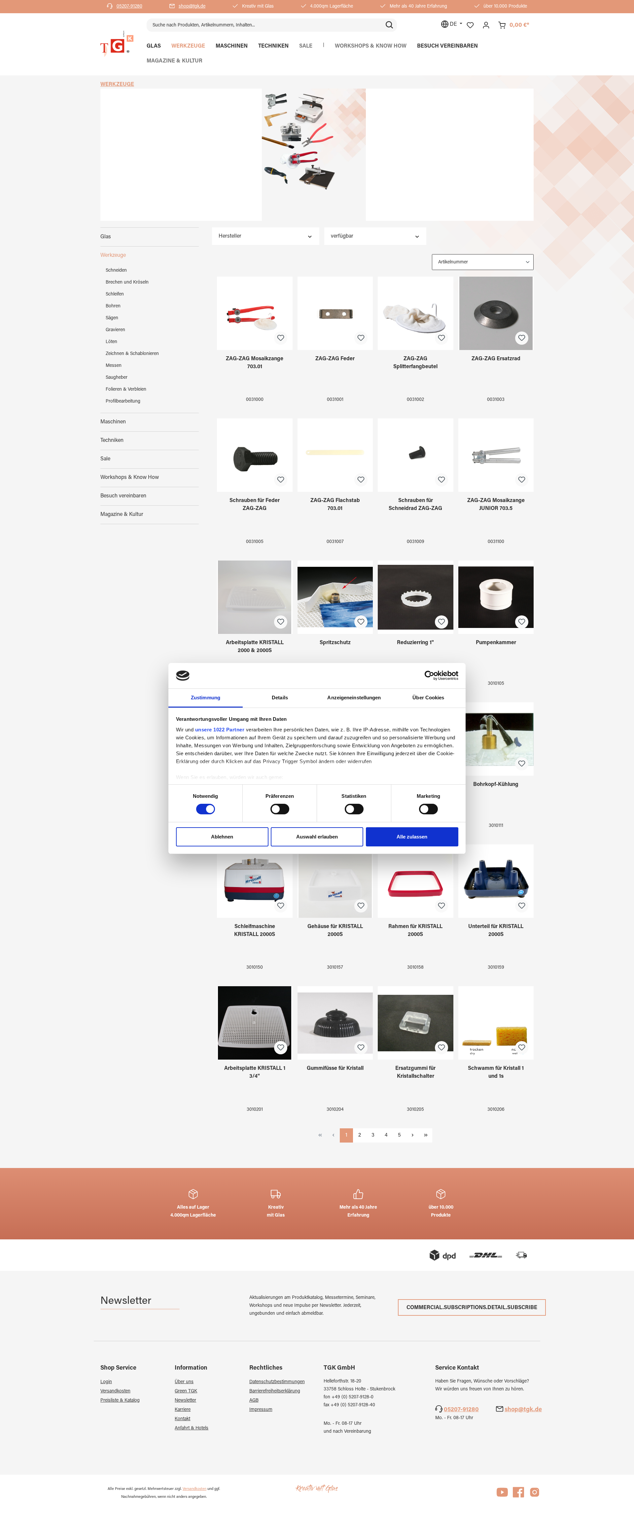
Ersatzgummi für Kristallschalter (415, 1072)
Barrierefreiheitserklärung (274, 1391)
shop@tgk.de (192, 6)
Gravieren (115, 330)
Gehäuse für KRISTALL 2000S (335, 930)
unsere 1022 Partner (220, 729)
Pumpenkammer (496, 642)
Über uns (184, 1382)
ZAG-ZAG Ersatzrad (496, 359)
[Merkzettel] (470, 25)
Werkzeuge (113, 255)
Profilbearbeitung (123, 401)
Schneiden (116, 270)
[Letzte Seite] (425, 1135)
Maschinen (113, 422)
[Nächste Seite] (412, 1135)
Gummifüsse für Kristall (335, 1068)
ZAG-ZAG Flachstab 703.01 (335, 504)
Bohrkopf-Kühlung (495, 784)
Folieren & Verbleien (126, 389)
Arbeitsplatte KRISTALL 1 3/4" (254, 1072)
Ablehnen (222, 836)
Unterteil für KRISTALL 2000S (495, 930)
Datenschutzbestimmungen (277, 1382)
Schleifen (115, 294)
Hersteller (230, 236)
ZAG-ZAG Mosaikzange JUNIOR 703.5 (496, 504)
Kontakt (182, 1419)
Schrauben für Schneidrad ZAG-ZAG (415, 504)
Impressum (260, 1410)
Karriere (183, 1410)
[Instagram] (534, 1495)
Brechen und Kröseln (127, 282)
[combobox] (264, 25)
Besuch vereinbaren (123, 496)
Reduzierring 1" (415, 642)
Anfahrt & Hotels (191, 1428)
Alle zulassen (412, 836)
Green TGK (186, 1391)
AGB (254, 1400)
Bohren (113, 306)
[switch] (279, 809)
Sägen (112, 318)
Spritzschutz (335, 642)
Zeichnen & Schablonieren (132, 354)
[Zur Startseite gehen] (116, 43)
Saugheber (116, 377)
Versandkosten (115, 1391)
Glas (105, 237)
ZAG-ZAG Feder (335, 359)
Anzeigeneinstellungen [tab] (354, 697)
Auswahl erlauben (317, 836)
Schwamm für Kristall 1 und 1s (496, 1072)
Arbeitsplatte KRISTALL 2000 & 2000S (255, 646)
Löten (111, 342)
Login (106, 1382)
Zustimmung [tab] (205, 697)
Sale (105, 459)
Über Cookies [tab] (428, 697)
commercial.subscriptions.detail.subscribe (471, 1307)
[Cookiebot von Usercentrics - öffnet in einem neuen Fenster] (429, 676)
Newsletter (185, 1400)
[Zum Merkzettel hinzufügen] (280, 338)
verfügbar (342, 236)
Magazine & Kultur (121, 514)
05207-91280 (129, 6)
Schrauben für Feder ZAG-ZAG (254, 504)
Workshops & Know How (129, 477)
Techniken (111, 440)
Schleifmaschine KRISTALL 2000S (254, 930)
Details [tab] (280, 697)
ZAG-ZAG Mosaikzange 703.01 (254, 363)
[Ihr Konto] (486, 25)
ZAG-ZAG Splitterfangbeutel (415, 363)
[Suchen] (389, 25)
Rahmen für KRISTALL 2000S (415, 930)
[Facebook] (518, 1495)
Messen (114, 366)
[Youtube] (502, 1495)
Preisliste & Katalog (120, 1400)
